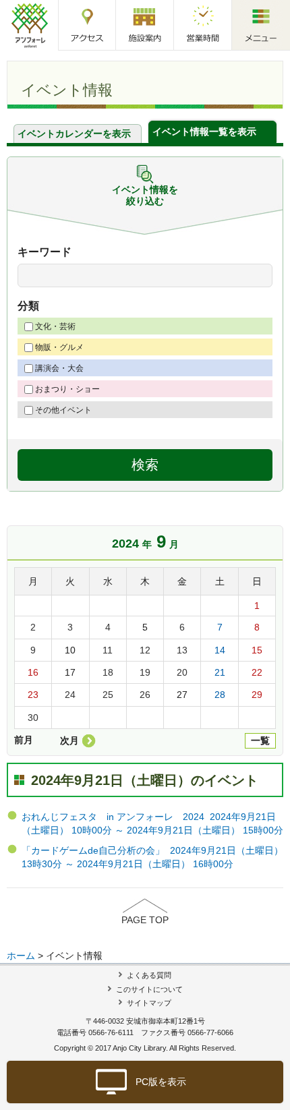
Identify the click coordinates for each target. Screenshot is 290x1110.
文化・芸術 (55, 326)
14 (219, 650)
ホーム (21, 955)
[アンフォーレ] (29, 25)
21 (219, 672)
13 (182, 650)
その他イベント (63, 410)
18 (108, 672)
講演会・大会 (59, 368)
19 (145, 672)
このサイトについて (149, 989)
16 (33, 672)
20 (182, 672)
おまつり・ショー (67, 389)
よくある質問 (149, 975)
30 (33, 717)
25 (108, 694)
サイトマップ (149, 1003)
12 (145, 650)
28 (219, 694)
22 (257, 672)
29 (257, 694)
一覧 (260, 740)
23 (33, 694)
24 (70, 694)
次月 (69, 740)
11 (108, 650)
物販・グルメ (59, 347)
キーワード (44, 252)
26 (145, 694)
